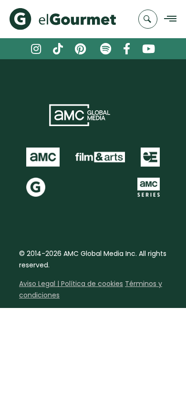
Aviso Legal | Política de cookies (71, 283)
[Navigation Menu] (167, 19)
